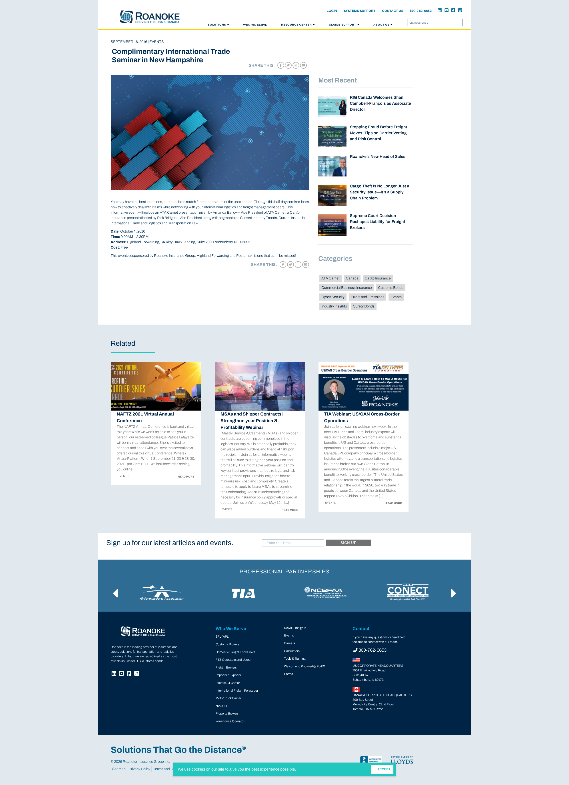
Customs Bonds (390, 287)
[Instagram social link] (459, 11)
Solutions (217, 24)
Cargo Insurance (378, 278)
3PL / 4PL (222, 636)
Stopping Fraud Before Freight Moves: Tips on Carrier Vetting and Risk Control (378, 133)
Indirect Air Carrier (228, 683)
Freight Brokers (226, 667)
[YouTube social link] (446, 11)
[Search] (458, 22)
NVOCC (221, 706)
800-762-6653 (421, 10)
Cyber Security (333, 297)
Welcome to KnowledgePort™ (304, 666)
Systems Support (360, 10)
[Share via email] (303, 65)
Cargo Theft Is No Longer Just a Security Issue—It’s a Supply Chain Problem (379, 192)
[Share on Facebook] (280, 65)
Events (396, 297)
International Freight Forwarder (237, 690)
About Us (381, 24)
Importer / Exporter (228, 675)
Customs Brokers (227, 644)
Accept (384, 769)
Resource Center (296, 24)
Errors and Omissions (367, 297)
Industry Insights (334, 306)
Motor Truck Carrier (228, 698)
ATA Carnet (330, 278)
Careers (289, 643)
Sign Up (349, 543)
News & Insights (295, 628)
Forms (288, 674)
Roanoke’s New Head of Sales (377, 156)
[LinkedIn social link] (439, 11)
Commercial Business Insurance (346, 287)
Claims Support (342, 24)
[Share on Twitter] (288, 65)
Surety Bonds (364, 306)
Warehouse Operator (230, 721)
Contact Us (392, 10)
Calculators (292, 651)
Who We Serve (255, 24)
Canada (352, 278)
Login (332, 10)
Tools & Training (295, 658)
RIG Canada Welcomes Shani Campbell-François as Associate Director (380, 103)
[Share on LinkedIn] (296, 65)
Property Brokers (227, 713)
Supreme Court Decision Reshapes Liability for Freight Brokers (377, 221)
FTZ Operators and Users (233, 659)
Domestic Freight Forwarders (235, 652)
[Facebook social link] (452, 11)
